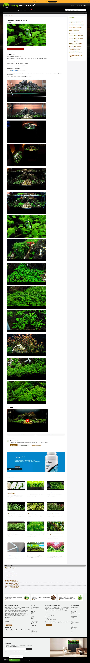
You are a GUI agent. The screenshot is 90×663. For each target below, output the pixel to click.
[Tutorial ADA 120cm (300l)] (35, 552)
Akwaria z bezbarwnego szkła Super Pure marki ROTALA (15, 554)
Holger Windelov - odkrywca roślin (74, 44)
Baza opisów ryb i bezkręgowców (10, 620)
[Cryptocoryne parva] (16, 511)
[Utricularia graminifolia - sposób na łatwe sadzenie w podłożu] (16, 490)
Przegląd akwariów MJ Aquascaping (75, 22)
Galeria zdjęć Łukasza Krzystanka (74, 49)
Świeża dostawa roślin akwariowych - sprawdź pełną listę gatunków (55, 533)
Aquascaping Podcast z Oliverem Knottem (76, 38)
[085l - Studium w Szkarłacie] (55, 552)
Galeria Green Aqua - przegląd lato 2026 (12, 583)
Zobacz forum (9, 625)
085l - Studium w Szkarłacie (52, 553)
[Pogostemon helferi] (35, 511)
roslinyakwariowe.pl (15, 584)
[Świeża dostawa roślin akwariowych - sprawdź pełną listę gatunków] (55, 531)
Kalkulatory (7, 622)
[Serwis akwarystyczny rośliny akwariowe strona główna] (5, 10)
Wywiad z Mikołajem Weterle (74, 30)
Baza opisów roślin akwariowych (10, 618)
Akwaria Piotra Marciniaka (73, 40)
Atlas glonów (7, 621)
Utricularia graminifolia (51, 492)
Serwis (9, 15)
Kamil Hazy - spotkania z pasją (74, 32)
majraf (13, 571)
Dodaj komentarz (13, 445)
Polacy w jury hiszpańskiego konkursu (75, 33)
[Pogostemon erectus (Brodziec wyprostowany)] (35, 531)
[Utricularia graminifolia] (55, 490)
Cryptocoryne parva (11, 513)
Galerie (12, 15)
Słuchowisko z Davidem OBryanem (75, 41)
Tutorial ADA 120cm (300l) (32, 553)
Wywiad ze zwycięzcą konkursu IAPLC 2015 (76, 25)
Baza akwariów (7, 617)
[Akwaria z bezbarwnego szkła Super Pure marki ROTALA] (16, 552)
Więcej (21, 651)
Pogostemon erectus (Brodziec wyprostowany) (35, 532)
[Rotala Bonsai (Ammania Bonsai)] (55, 511)
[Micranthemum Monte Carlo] (35, 490)
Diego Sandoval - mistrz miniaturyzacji (75, 43)
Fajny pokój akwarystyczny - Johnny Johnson (76, 24)
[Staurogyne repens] (16, 531)
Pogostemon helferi (30, 513)
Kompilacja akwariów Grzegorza (74, 36)
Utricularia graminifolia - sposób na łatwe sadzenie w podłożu (15, 493)
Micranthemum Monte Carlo (32, 492)
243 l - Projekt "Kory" (9, 577)
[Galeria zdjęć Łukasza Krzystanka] (26, 45)
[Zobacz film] (27, 420)
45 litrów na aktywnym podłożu (10, 567)
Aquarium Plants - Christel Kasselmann (75, 27)
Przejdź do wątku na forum (36, 445)
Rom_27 (13, 568)
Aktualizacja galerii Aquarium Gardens (12, 586)
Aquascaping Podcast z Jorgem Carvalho (76, 35)
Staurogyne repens (11, 532)
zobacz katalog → (52, 1)
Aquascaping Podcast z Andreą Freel (75, 46)
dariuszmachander (15, 581)
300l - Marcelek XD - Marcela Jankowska (12, 570)
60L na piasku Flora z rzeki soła (10, 580)
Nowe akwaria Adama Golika (74, 51)
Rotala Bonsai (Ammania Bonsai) (53, 513)
